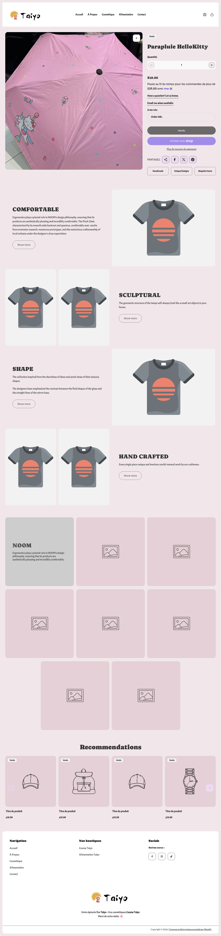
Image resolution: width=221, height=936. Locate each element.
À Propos (14, 854)
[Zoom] (136, 38)
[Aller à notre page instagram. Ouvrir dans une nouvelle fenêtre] (161, 856)
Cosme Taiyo (85, 848)
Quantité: (152, 57)
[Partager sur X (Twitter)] (183, 159)
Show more (23, 244)
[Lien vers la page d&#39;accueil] (110, 896)
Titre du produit (14, 811)
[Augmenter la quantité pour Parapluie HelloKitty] (212, 65)
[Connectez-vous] (204, 14)
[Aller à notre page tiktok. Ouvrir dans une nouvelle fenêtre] (171, 856)
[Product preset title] (30, 781)
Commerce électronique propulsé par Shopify (190, 929)
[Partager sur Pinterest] (192, 159)
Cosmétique (16, 861)
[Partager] (165, 159)
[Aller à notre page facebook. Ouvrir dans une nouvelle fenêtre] (152, 856)
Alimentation (17, 867)
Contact (14, 874)
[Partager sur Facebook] (174, 159)
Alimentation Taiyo (89, 854)
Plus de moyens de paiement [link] (181, 149)
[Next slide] (209, 787)
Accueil (13, 848)
